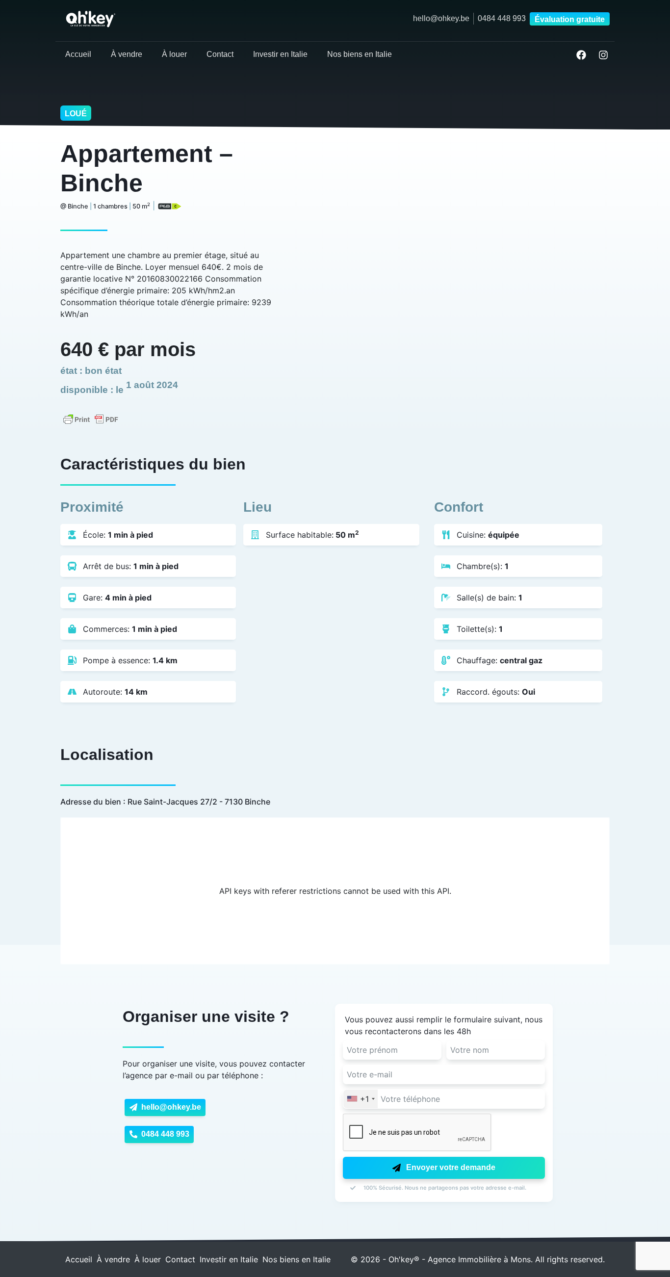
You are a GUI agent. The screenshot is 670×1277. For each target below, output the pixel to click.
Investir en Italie (280, 54)
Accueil (78, 54)
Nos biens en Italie (359, 54)
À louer (174, 54)
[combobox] (360, 1099)
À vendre (126, 54)
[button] (568, 19)
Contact (219, 54)
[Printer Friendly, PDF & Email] (90, 418)
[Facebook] (581, 55)
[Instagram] (603, 55)
